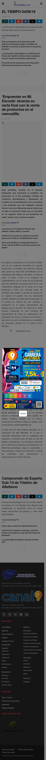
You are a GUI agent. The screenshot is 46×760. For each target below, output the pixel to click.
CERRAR (23, 414)
